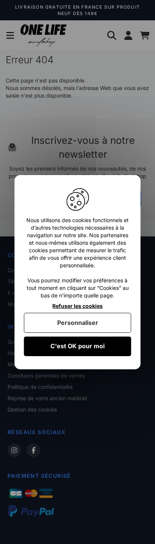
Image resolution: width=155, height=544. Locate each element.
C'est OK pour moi (77, 346)
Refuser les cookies (77, 306)
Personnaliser (77, 322)
